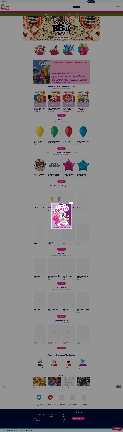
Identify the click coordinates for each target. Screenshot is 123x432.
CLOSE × (71, 203)
